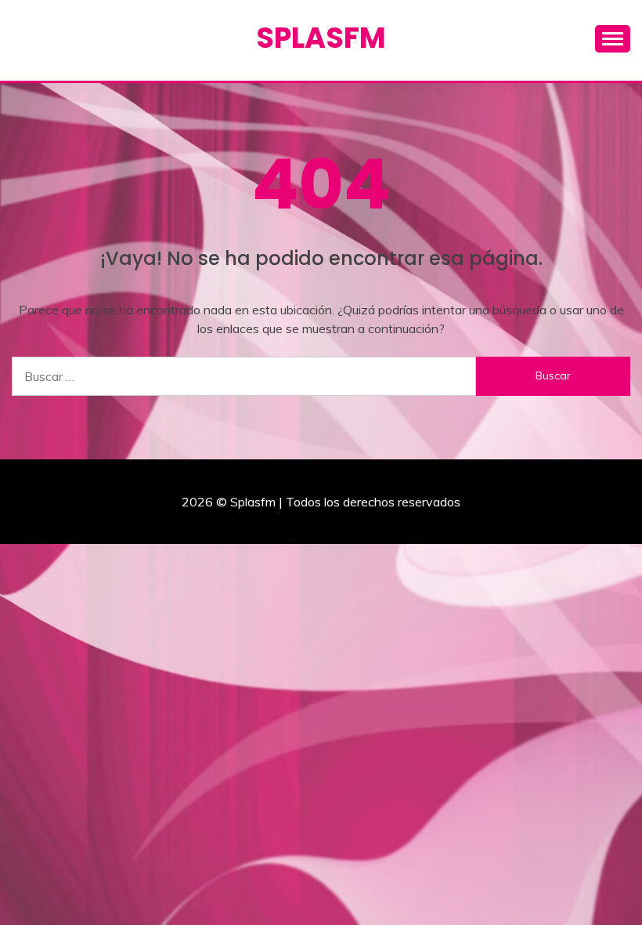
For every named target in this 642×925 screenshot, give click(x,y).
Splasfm (321, 37)
